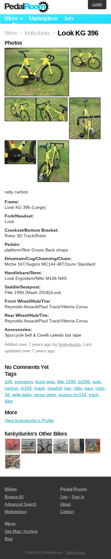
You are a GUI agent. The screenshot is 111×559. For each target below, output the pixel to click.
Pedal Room (27, 7)
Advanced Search (20, 504)
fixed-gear (45, 381)
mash (39, 388)
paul (88, 388)
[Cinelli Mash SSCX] (29, 446)
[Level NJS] (77, 446)
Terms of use (76, 552)
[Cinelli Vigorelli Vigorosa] (45, 446)
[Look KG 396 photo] (38, 50)
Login (97, 4)
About (65, 504)
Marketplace (43, 18)
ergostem (23, 381)
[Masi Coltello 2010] (13, 462)
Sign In (78, 497)
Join (68, 18)
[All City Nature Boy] (13, 446)
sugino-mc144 (72, 394)
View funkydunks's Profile (29, 420)
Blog (9, 538)
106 (8, 381)
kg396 (84, 381)
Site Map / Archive (21, 531)
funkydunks (70, 344)
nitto (78, 388)
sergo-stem (45, 394)
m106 (26, 388)
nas (67, 388)
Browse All (14, 497)
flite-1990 (66, 381)
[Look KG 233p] (93, 446)
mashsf (54, 388)
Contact (67, 511)
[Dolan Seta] (61, 446)
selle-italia (21, 394)
